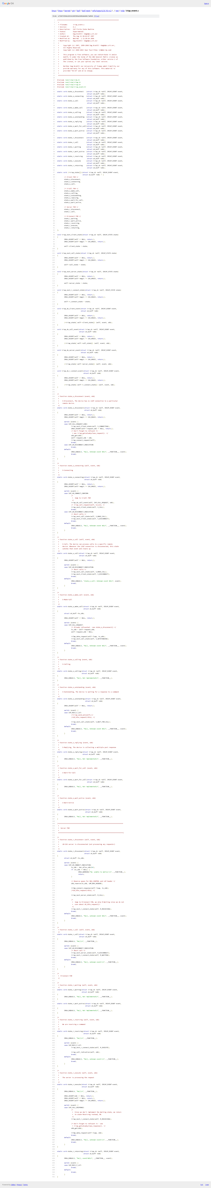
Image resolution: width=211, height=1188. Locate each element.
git (73, 10)
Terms (25, 1185)
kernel (67, 10)
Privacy (19, 1185)
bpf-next (86, 10)
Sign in (206, 3)
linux (54, 10)
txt (201, 1185)
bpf (78, 10)
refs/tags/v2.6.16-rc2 (101, 10)
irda (122, 10)
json (207, 1185)
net (117, 10)
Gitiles (13, 1185)
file (96, 16)
